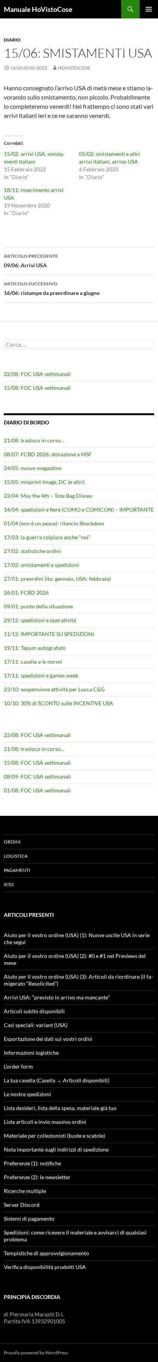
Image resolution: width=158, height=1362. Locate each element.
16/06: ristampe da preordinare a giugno (52, 288)
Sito (9, 884)
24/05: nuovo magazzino (33, 468)
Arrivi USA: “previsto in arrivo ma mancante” (57, 997)
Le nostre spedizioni (27, 1094)
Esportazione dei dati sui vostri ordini (48, 1039)
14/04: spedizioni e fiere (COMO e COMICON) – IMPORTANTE (79, 509)
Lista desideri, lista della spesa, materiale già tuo (60, 1108)
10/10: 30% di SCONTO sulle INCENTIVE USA (58, 703)
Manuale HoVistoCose (38, 9)
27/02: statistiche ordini (32, 551)
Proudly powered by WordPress (36, 1352)
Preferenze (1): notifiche (32, 1163)
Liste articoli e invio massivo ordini (45, 1121)
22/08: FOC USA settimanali (37, 374)
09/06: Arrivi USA (31, 260)
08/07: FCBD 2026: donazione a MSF (48, 454)
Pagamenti (17, 870)
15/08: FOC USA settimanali (37, 387)
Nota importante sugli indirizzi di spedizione (56, 1149)
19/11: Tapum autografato (35, 648)
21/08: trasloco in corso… (34, 440)
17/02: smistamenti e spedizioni (41, 565)
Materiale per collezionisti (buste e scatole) (54, 1135)
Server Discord (22, 1204)
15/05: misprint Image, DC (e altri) (44, 482)
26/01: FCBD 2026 (26, 592)
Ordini (12, 842)
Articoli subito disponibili (34, 1011)
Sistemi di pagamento (29, 1218)
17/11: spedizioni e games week (41, 675)
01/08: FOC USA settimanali (37, 790)
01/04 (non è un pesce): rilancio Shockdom (54, 523)
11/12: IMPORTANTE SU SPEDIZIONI (49, 634)
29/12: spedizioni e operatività (40, 620)
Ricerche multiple (25, 1191)
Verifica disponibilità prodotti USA (45, 1267)
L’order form (18, 1066)
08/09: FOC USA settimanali (37, 776)
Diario (12, 40)
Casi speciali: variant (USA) (35, 1025)
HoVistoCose (74, 68)
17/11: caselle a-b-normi (33, 661)
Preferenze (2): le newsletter (37, 1177)
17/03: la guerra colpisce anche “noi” (47, 537)
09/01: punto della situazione (38, 606)
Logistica (16, 856)
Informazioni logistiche (31, 1052)
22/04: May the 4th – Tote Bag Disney (48, 495)
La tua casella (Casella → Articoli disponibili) (56, 1080)
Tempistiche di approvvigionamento (46, 1253)
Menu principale (149, 9)
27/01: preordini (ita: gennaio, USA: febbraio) (57, 578)
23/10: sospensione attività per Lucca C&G (54, 689)
